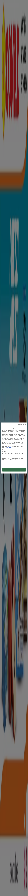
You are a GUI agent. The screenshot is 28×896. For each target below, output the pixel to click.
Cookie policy (8, 447)
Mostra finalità (14, 465)
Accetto (14, 469)
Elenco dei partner (6, 461)
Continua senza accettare (21, 424)
